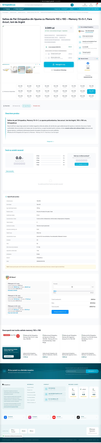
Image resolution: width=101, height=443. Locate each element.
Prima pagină (5, 12)
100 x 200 (64, 86)
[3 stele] (82, 160)
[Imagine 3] (21, 69)
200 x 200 (82, 96)
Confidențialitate (31, 397)
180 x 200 (64, 96)
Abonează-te (91, 371)
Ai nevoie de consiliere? (89, 9)
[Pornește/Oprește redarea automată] (39, 64)
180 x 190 (56, 96)
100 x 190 (56, 86)
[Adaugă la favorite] (71, 27)
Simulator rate (36, 105)
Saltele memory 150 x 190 (33, 12)
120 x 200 (29, 91)
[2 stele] (79, 160)
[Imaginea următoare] (40, 70)
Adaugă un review (82, 164)
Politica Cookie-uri (31, 402)
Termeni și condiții (31, 395)
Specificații (27, 106)
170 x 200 (47, 96)
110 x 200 (82, 86)
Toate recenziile (10, 171)
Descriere (7, 105)
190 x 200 (73, 96)
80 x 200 (29, 86)
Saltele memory (21, 12)
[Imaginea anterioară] (2, 70)
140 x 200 (82, 91)
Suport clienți (30, 387)
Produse (7, 9)
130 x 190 (47, 91)
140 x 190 (73, 91)
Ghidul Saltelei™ (19, 9)
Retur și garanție (31, 400)
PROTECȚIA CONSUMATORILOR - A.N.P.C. (68, 439)
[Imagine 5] (37, 69)
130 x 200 (56, 91)
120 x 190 (91, 86)
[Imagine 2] (13, 69)
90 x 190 (38, 86)
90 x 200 (47, 86)
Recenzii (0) (17, 106)
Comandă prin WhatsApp (60, 70)
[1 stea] (77, 160)
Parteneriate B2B (31, 392)
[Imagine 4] (29, 69)
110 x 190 (73, 86)
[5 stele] (86, 160)
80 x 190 (20, 86)
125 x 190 (38, 91)
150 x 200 (20, 96)
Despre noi (57, 9)
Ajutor (71, 9)
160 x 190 (29, 96)
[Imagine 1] (6, 69)
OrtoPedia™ (65, 9)
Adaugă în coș (60, 64)
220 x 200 (91, 96)
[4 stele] (84, 160)
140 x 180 (64, 91)
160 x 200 (38, 96)
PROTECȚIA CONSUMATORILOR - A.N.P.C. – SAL (89, 439)
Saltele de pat (13, 12)
